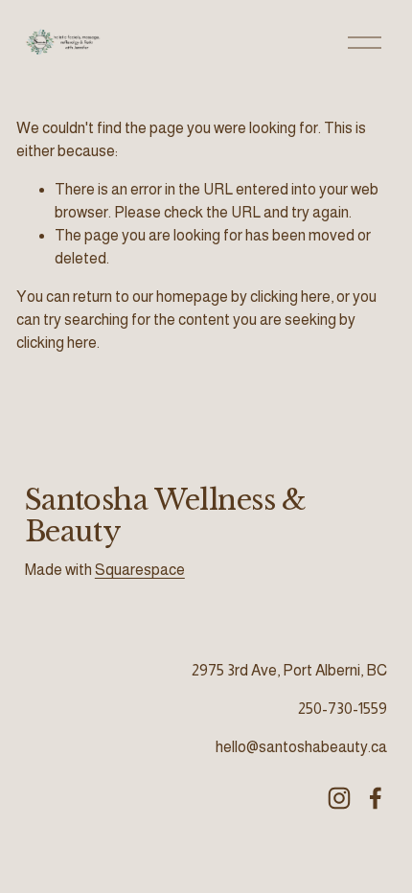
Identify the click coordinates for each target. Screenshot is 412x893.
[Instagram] (339, 798)
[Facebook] (375, 798)
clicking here (290, 296)
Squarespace (140, 569)
